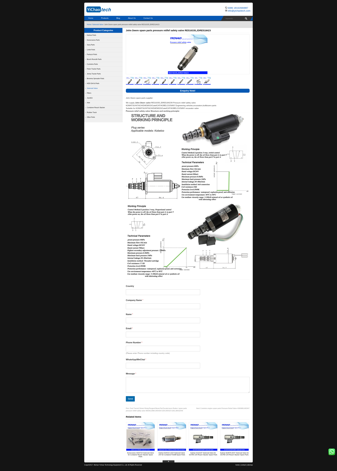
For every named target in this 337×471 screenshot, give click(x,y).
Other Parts (91, 117)
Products (104, 18)
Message (131, 374)
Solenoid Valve (97, 24)
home (238, 465)
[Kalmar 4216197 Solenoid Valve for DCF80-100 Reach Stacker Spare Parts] (203, 450)
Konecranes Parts (93, 40)
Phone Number (134, 342)
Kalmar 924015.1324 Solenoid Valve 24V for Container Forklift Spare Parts (171, 454)
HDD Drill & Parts (93, 83)
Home (90, 18)
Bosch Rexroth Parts (94, 59)
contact (243, 465)
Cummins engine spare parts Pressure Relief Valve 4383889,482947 (223, 408)
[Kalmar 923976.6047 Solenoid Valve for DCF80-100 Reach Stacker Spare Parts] (234, 450)
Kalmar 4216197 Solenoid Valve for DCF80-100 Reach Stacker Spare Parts (203, 454)
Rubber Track (92, 112)
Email (129, 328)
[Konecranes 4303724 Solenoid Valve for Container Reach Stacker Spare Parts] (140, 450)
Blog (118, 18)
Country (130, 286)
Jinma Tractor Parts (94, 74)
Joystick (90, 98)
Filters (89, 93)
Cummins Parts (92, 64)
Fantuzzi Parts (92, 54)
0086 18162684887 (238, 8)
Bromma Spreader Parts (95, 78)
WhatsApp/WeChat (136, 359)
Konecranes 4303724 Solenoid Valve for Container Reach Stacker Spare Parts (140, 455)
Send (130, 399)
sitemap (250, 465)
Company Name (134, 300)
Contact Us (148, 18)
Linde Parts (91, 50)
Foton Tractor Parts (93, 69)
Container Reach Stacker (96, 107)
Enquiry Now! (187, 90)
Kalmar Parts (91, 35)
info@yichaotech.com (239, 10)
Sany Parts (91, 45)
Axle (88, 103)
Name (129, 314)
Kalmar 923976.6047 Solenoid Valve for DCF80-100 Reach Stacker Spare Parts (234, 454)
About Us (132, 18)
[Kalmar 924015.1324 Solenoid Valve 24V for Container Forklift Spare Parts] (172, 450)
